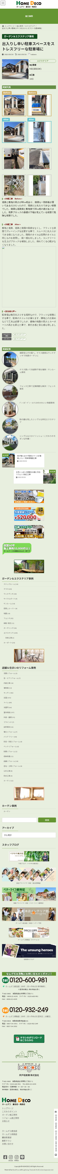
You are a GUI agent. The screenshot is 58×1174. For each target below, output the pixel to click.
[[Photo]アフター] (39, 159)
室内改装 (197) (9, 712)
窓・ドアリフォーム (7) (12, 678)
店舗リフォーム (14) (11, 761)
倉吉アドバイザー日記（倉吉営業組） (29, 883)
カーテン (7, 811)
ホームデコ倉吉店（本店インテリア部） (29, 923)
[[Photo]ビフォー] (14, 159)
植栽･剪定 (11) (9, 623)
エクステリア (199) (11, 633)
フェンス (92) (8, 618)
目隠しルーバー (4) (10, 609)
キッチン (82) (8, 693)
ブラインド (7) (9, 722)
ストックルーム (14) (11, 584)
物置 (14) (7, 613)
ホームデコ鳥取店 (9, 1134)
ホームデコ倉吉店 (9, 1131)
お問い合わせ (7, 1144)
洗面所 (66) (8, 708)
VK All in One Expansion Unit (44, 1170)
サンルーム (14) (9, 604)
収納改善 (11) (8, 756)
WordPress (16, 1170)
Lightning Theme (28, 1170)
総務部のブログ (29, 959)
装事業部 (7, 1137)
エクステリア (20, 334)
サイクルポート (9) (10, 599)
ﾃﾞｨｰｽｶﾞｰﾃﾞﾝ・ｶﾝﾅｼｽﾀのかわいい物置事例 (37, 403)
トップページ (7, 1108)
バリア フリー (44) (10, 737)
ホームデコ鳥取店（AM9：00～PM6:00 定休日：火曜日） (29, 1016)
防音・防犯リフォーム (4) (13, 742)
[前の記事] (8, 466)
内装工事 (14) (8, 683)
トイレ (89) (8, 703)
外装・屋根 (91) (9, 717)
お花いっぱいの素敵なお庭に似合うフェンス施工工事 (28, 473)
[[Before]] (14, 105)
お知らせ (6, 1121)
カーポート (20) (9, 643)
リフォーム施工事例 (10, 1118)
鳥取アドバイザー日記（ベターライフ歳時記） (29, 903)
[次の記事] (49, 482)
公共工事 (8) (8, 771)
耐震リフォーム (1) (10, 751)
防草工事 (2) (9, 638)
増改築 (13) (8, 688)
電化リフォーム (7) (10, 732)
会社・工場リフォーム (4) (13, 766)
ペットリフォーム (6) (11, 747)
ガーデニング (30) (10, 628)
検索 (47, 820)
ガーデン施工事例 (9, 1115)
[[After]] (14, 132)
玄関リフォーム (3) (10, 673)
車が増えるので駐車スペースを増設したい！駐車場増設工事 (29, 457)
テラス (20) (8, 589)
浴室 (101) (7, 698)
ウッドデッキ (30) (10, 594)
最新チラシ (6, 1141)
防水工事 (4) (8, 776)
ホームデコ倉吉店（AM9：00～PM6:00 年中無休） (26, 986)
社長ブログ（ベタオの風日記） (29, 863)
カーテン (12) (8, 781)
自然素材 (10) (8, 727)
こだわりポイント (9, 1111)
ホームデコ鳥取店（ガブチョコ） (29, 940)
